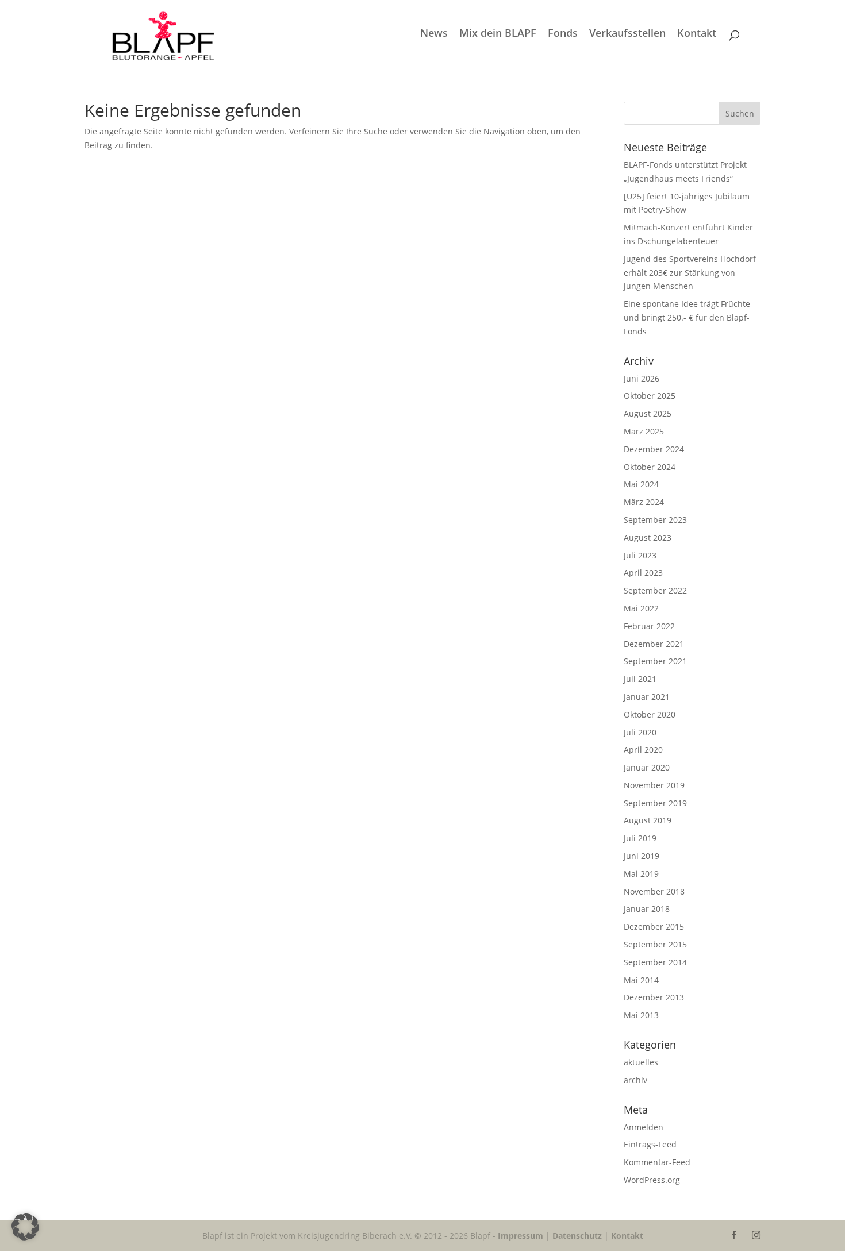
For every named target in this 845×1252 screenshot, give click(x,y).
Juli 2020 (640, 732)
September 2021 (655, 661)
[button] (25, 1226)
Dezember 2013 (654, 997)
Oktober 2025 (649, 395)
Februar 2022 (649, 626)
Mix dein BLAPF (497, 34)
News (434, 34)
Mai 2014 (641, 979)
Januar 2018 (647, 908)
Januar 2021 (647, 696)
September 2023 (655, 519)
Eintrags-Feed (650, 1144)
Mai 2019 (641, 873)
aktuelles (641, 1062)
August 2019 (647, 820)
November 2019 (654, 785)
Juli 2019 (640, 838)
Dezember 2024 (654, 449)
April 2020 (643, 749)
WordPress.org (652, 1179)
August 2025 (647, 413)
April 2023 (643, 572)
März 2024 (644, 501)
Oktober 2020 (649, 714)
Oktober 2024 (649, 466)
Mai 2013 (641, 1015)
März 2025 (644, 431)
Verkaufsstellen (627, 34)
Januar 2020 (647, 767)
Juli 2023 (640, 555)
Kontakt (696, 34)
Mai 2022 (641, 608)
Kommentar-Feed (657, 1162)
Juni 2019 (641, 855)
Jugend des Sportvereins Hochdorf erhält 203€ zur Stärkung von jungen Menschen (690, 272)
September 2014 (655, 962)
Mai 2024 (641, 484)
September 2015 (655, 944)
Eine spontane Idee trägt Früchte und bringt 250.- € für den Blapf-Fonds (687, 317)
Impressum (520, 1235)
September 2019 (655, 803)
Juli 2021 (640, 678)
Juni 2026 (641, 378)
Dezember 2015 (654, 926)
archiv (635, 1079)
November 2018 (654, 891)
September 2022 (655, 590)
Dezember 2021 (654, 643)
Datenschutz (577, 1235)
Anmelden (643, 1127)
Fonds (563, 34)
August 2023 (647, 537)
